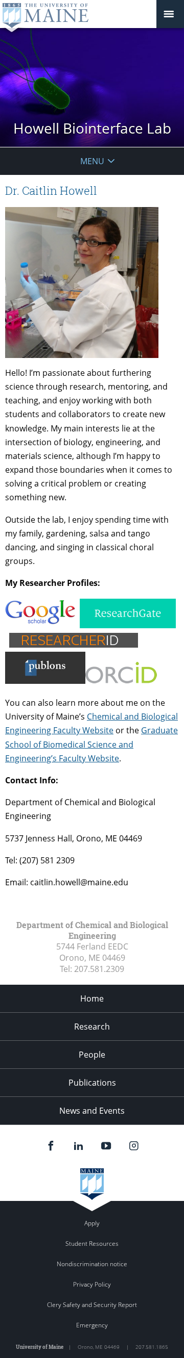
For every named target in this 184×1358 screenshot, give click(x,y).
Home (92, 998)
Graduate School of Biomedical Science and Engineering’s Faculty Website (91, 744)
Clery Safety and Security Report (92, 1304)
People (92, 1054)
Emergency (92, 1325)
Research (92, 1026)
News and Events (92, 1110)
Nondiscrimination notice (92, 1264)
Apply (92, 1223)
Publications (92, 1082)
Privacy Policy (92, 1284)
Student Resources (92, 1243)
